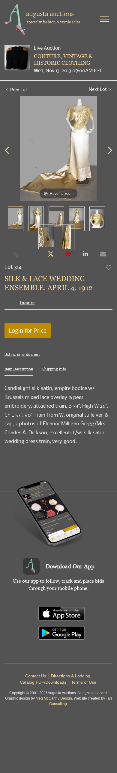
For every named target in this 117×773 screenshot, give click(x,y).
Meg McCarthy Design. (54, 698)
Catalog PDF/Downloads (43, 682)
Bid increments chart (22, 354)
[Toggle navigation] (104, 19)
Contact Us (35, 675)
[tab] (18, 371)
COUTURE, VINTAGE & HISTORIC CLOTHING (63, 59)
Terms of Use (83, 682)
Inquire (27, 302)
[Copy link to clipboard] (16, 254)
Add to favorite (108, 267)
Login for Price (27, 330)
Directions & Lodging (70, 675)
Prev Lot (18, 89)
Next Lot (98, 89)
